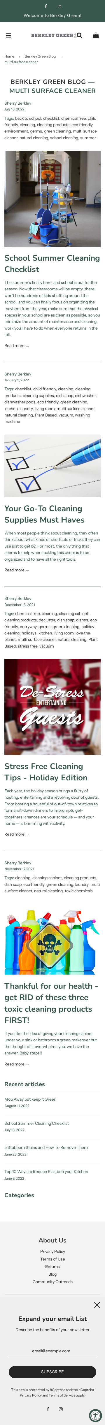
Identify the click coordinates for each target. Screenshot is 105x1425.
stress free (27, 646)
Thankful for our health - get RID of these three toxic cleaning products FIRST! (51, 1003)
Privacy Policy (52, 1251)
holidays (29, 633)
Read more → (16, 345)
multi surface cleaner (75, 408)
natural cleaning (34, 137)
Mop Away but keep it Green (30, 1099)
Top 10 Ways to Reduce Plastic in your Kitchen (46, 1171)
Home (9, 56)
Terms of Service (62, 1395)
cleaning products (53, 124)
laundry (26, 408)
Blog (52, 1274)
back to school (28, 118)
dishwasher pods (19, 402)
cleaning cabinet (73, 613)
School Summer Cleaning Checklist (36, 1123)
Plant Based (46, 415)
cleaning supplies (38, 395)
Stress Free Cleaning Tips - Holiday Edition (46, 772)
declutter (47, 620)
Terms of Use (52, 1259)
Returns (52, 1266)
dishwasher (85, 395)
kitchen (11, 408)
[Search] (79, 35)
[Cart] (96, 35)
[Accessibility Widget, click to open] (95, 1415)
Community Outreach (53, 1281)
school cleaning (64, 137)
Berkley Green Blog (40, 56)
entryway (28, 626)
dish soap (64, 395)
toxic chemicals (79, 890)
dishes (82, 620)
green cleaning (57, 131)
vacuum (66, 415)
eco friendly (81, 124)
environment (16, 131)
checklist (51, 118)
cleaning (27, 124)
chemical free (73, 118)
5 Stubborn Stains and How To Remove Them (46, 1147)
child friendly (44, 388)
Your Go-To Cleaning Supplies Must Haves (44, 514)
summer (88, 137)
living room (45, 408)
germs (36, 131)
